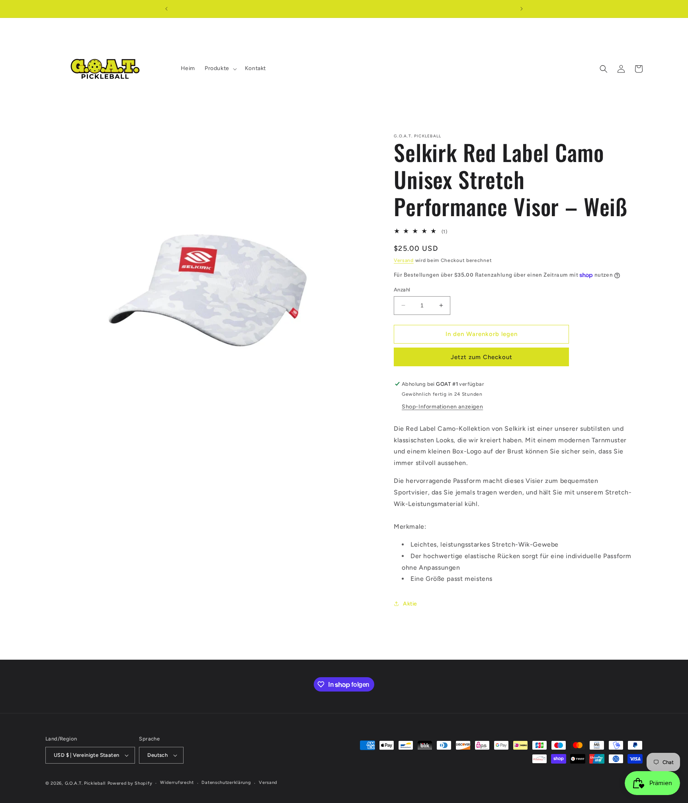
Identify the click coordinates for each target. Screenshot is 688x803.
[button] (220, 68)
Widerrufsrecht (177, 782)
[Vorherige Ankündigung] (166, 9)
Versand (404, 260)
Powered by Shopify (130, 783)
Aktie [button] (410, 603)
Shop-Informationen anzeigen (442, 406)
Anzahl (402, 290)
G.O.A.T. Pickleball (85, 783)
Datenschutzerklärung (226, 782)
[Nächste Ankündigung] (521, 9)
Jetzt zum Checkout (481, 357)
